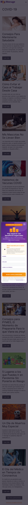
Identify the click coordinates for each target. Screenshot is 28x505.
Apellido (4, 261)
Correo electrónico (7, 267)
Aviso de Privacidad (19, 279)
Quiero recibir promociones (14, 274)
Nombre (4, 256)
